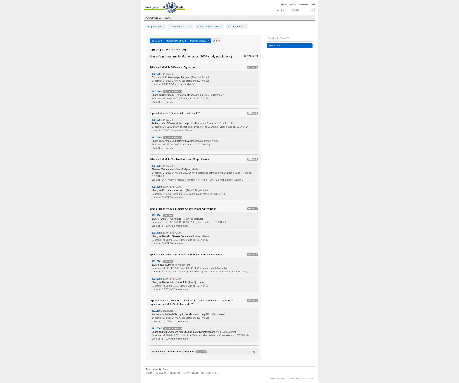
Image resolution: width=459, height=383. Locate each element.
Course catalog (158, 17)
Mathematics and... (175, 41)
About (149, 373)
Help (313, 4)
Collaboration (209, 373)
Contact (292, 4)
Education (161, 373)
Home (284, 4)
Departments (155, 26)
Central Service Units (208, 26)
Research (175, 373)
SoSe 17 (156, 41)
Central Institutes (180, 26)
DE (278, 10)
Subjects (296, 10)
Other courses (236, 26)
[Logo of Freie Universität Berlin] (164, 8)
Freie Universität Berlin (157, 369)
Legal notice (303, 4)
